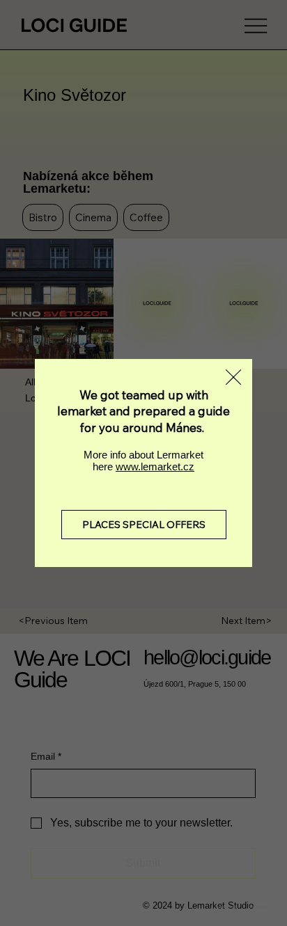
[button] (233, 377)
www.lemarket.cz (155, 466)
